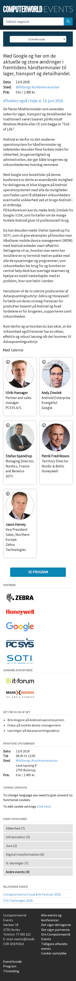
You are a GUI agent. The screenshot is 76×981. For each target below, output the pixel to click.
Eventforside (12, 961)
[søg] (68, 21)
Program (9, 966)
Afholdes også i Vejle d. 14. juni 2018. (33, 100)
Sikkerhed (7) (15, 828)
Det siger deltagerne (56, 925)
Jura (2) (11, 846)
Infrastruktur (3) (18, 837)
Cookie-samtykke (53, 953)
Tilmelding (11, 971)
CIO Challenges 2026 (18, 900)
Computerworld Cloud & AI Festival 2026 (32, 894)
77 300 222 (23, 934)
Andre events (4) (17, 872)
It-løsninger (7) (17, 863)
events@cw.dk (24, 939)
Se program (38, 572)
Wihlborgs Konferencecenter (38, 87)
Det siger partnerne (55, 929)
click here (44, 806)
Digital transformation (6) (25, 854)
